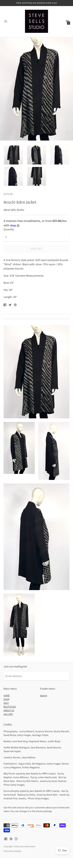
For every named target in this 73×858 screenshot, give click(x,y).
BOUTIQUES (10, 706)
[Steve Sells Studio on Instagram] (16, 838)
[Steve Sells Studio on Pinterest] (11, 838)
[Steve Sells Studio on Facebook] (5, 838)
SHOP (6, 699)
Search (43, 695)
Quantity (9, 229)
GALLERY (8, 714)
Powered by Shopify (12, 851)
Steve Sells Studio (27, 846)
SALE (6, 703)
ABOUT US (9, 710)
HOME (7, 695)
